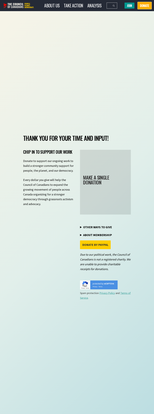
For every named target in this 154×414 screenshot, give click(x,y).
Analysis (94, 5)
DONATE (144, 5)
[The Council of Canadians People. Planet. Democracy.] (19, 5)
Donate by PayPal (95, 245)
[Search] (113, 6)
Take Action (73, 5)
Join (129, 5)
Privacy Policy (107, 293)
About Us (52, 5)
